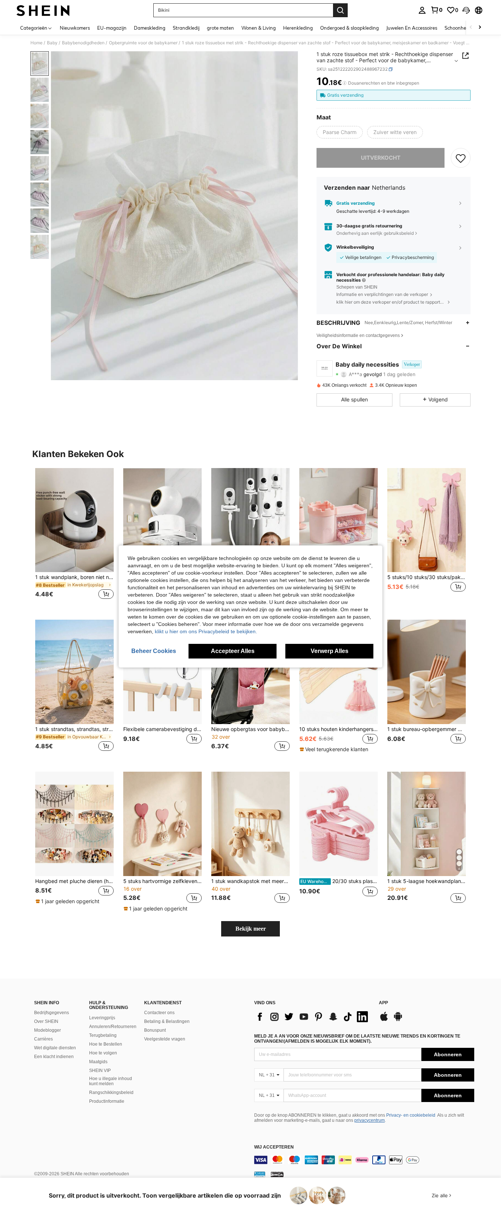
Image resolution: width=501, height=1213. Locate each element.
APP (383, 1003)
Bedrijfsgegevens (51, 1012)
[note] (334, 749)
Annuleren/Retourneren (112, 1026)
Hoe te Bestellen (105, 1044)
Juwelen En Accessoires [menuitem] (411, 28)
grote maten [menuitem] (220, 28)
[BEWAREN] (461, 158)
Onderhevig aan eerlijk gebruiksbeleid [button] (375, 233)
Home (36, 42)
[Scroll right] (479, 28)
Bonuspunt (155, 1030)
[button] (466, 10)
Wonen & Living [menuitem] (258, 28)
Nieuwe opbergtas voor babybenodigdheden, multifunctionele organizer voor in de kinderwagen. (250, 729)
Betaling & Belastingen (167, 1021)
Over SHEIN (46, 1021)
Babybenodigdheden (83, 42)
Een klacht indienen (54, 1056)
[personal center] (422, 10)
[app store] (384, 1020)
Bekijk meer (250, 928)
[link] (436, 9)
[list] (313, 1016)
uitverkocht (381, 157)
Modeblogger (47, 1030)
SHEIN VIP (100, 1070)
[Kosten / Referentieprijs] (345, 83)
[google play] (398, 1020)
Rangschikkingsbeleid (111, 1092)
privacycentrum (369, 1120)
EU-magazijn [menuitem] (112, 28)
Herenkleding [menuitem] (298, 28)
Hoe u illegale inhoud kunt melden (110, 1081)
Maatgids (98, 1061)
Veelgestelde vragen (164, 1039)
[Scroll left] (470, 28)
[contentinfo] (364, 1159)
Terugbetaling (103, 1035)
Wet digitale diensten (55, 1047)
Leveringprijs (102, 1017)
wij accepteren (274, 1147)
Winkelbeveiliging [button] (355, 247)
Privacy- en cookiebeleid (410, 1115)
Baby (52, 42)
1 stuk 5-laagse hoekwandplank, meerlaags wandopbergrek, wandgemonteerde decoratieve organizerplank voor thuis (426, 881)
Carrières (43, 1039)
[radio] (340, 132)
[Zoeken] (340, 10)
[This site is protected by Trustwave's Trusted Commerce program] (259, 1174)
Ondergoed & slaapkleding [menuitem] (349, 28)
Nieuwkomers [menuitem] (75, 28)
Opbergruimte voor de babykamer (143, 42)
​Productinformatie (106, 1101)
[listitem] (74, 538)
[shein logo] (43, 10)
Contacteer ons (159, 1012)
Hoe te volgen (103, 1053)
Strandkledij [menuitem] (186, 28)
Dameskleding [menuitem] (149, 28)
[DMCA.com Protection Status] (277, 1174)
